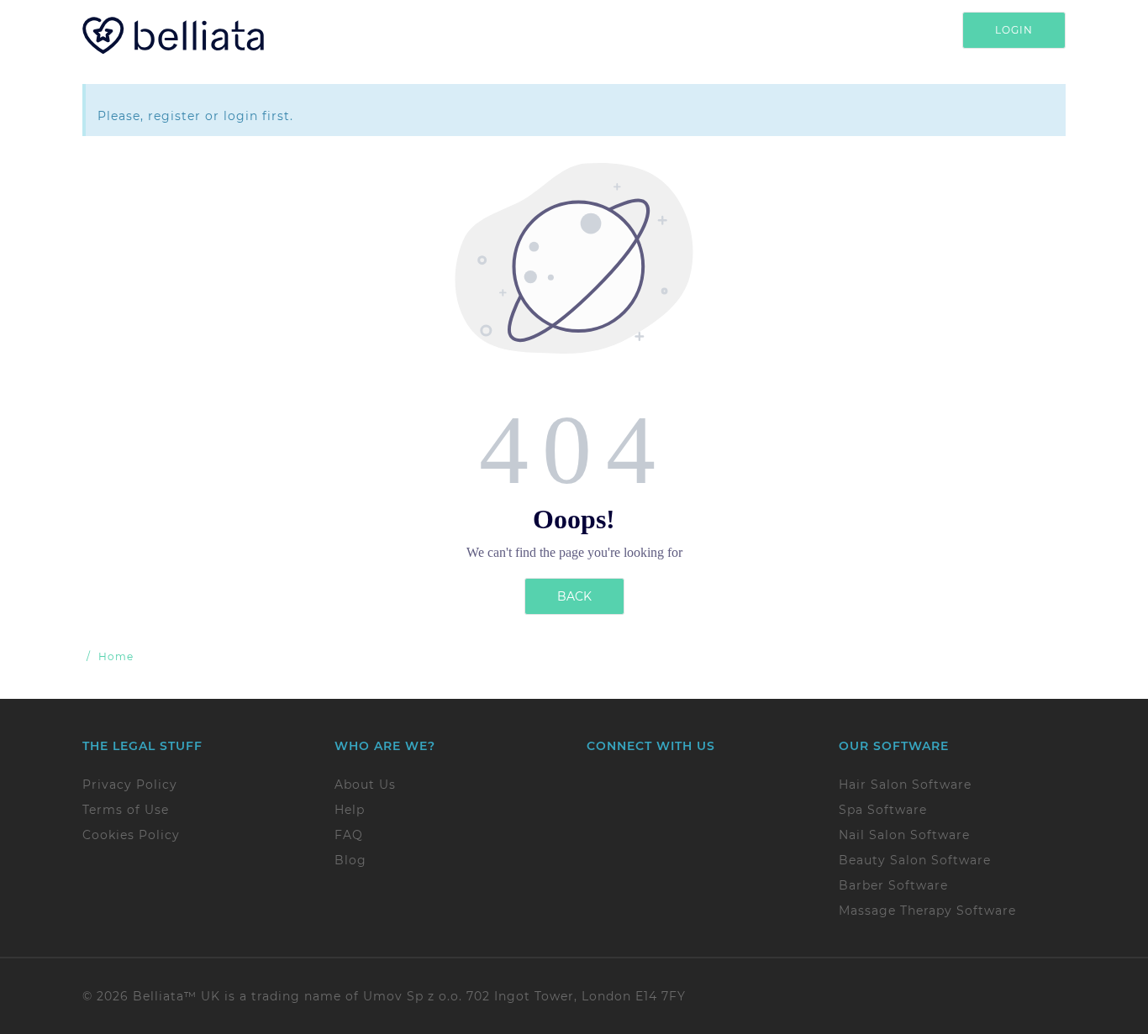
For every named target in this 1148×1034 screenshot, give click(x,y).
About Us (365, 784)
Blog (350, 860)
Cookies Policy (131, 834)
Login (1014, 30)
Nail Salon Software (904, 834)
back (574, 596)
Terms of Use (125, 809)
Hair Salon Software (905, 784)
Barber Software (893, 885)
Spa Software (883, 809)
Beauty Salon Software (915, 860)
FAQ (348, 834)
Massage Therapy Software (927, 910)
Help (349, 809)
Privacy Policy (129, 784)
